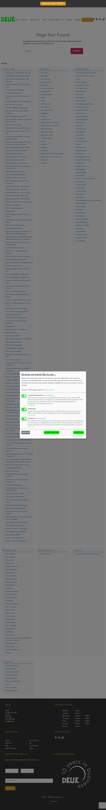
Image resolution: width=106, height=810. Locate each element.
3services (31, 415)
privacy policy (49, 390)
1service (31, 427)
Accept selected (51, 432)
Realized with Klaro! (78, 436)
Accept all (78, 432)
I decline (25, 432)
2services (31, 405)
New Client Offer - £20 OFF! (53, 3)
